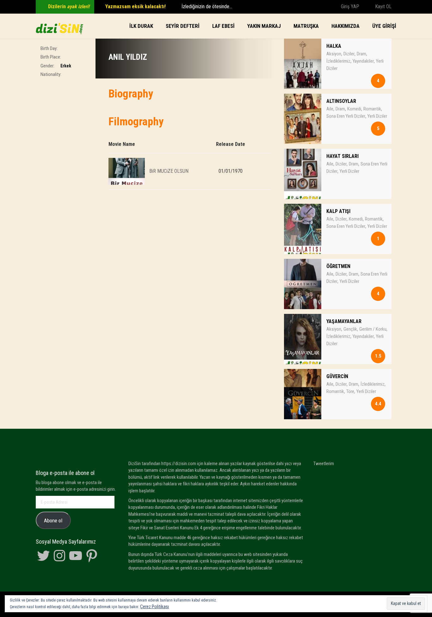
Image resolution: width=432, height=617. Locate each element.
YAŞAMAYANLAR (343, 321)
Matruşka (306, 26)
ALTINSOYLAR (341, 101)
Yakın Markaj (264, 26)
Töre (350, 391)
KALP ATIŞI (338, 211)
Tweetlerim (323, 463)
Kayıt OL (383, 6)
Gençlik (350, 329)
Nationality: (50, 74)
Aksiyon (333, 54)
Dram (361, 54)
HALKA (333, 46)
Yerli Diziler (377, 116)
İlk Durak (141, 26)
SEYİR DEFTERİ (183, 26)
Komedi (354, 109)
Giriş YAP (349, 6)
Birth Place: (50, 57)
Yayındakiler (363, 61)
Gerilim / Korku (372, 329)
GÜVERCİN (337, 376)
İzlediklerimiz (338, 61)
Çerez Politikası (154, 606)
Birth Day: (49, 48)
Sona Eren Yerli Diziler (345, 116)
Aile (329, 109)
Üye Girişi (384, 26)
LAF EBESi (223, 26)
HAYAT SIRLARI (342, 156)
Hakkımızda (345, 26)
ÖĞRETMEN (338, 266)
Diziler (349, 54)
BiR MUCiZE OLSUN (168, 171)
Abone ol (53, 520)
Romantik (372, 109)
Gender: (47, 66)
